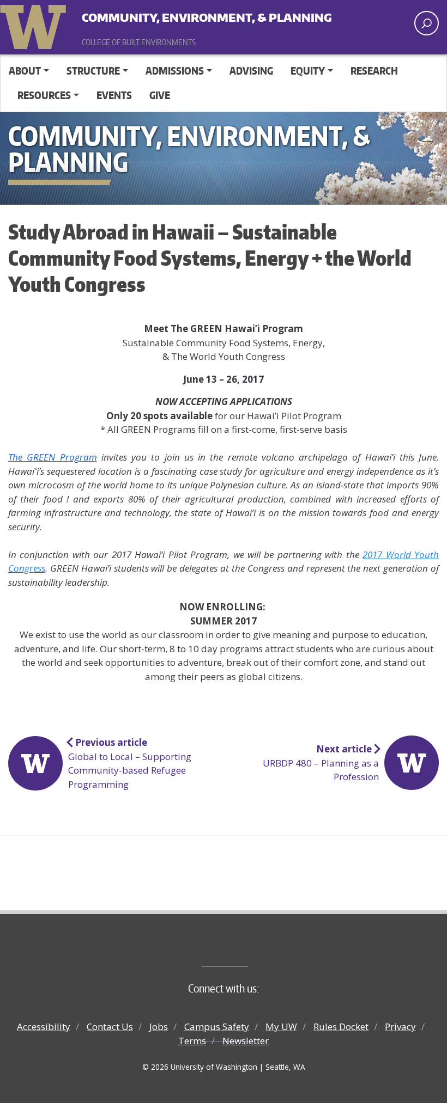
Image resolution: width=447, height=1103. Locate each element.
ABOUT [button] (25, 70)
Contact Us (110, 1026)
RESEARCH (374, 70)
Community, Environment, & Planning (166, 16)
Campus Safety (216, 1026)
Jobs (158, 1026)
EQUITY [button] (308, 70)
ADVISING (251, 70)
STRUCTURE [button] (93, 70)
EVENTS (114, 95)
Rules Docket (341, 1026)
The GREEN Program (52, 457)
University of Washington (35, 24)
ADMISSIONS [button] (175, 70)
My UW (281, 1026)
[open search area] (426, 23)
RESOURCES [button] (44, 95)
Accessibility (43, 1026)
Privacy (400, 1026)
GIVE (159, 95)
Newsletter (245, 1040)
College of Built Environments (245, 948)
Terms (192, 1040)
